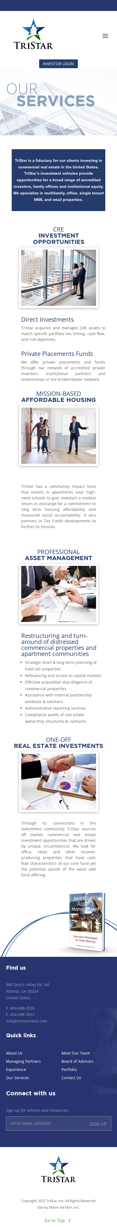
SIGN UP (98, 1124)
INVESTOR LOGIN (58, 63)
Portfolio (69, 1070)
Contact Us (71, 1078)
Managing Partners (23, 1061)
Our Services (17, 1078)
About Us (14, 1053)
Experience (16, 1070)
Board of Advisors (77, 1061)
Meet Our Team (75, 1053)
